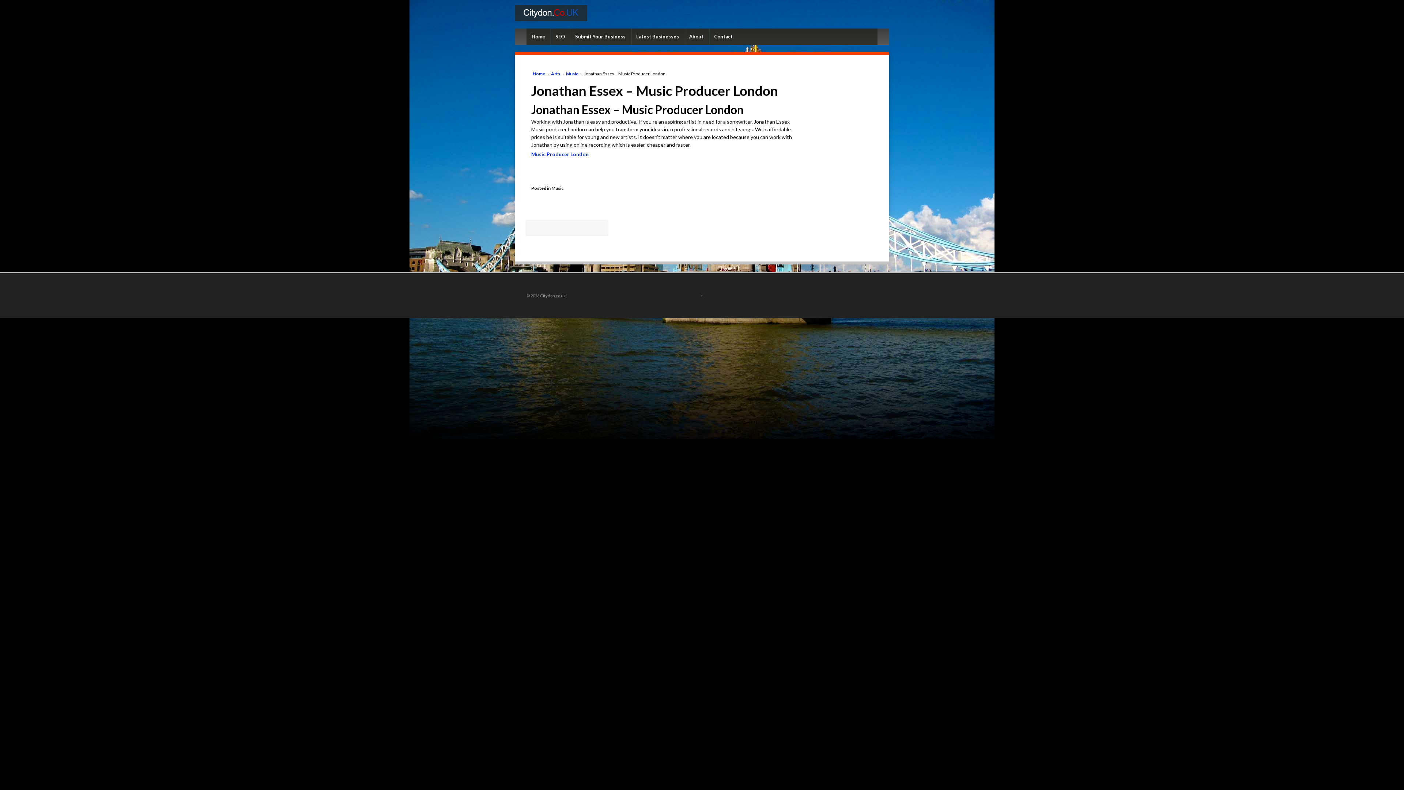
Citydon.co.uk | (553, 295)
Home (538, 37)
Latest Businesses (657, 37)
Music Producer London (560, 154)
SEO (560, 37)
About (696, 37)
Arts (555, 73)
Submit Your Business (600, 37)
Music (572, 73)
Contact (723, 37)
